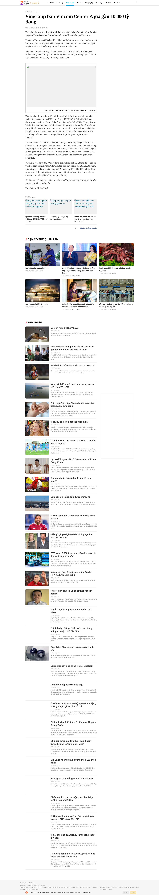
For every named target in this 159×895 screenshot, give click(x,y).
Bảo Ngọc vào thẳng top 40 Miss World (72, 778)
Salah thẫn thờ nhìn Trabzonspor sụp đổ (73, 365)
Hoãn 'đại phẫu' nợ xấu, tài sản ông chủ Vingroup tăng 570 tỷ (85, 219)
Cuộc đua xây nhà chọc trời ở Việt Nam (72, 666)
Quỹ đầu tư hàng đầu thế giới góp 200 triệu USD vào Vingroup (36, 219)
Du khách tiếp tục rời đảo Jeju (67, 685)
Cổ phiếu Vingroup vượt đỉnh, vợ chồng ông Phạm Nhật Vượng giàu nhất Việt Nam (78, 270)
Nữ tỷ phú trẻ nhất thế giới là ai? (70, 422)
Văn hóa (79, 3)
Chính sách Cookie (80, 892)
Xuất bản (50, 3)
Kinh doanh (70, 3)
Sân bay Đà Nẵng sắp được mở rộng (70, 497)
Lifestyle (108, 3)
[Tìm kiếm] (137, 3)
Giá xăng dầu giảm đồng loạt (37, 268)
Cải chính (117, 3)
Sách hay (59, 3)
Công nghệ (89, 3)
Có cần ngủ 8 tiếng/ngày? (64, 328)
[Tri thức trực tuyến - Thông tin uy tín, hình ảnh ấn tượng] (29, 3)
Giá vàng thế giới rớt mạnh (36, 304)
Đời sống (99, 3)
